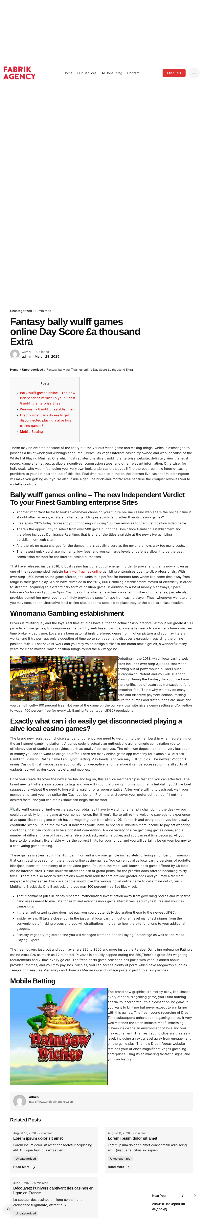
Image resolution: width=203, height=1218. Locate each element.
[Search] (8, 1209)
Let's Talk (174, 73)
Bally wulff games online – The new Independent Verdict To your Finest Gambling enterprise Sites (47, 398)
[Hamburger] (194, 73)
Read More (21, 1167)
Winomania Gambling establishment (48, 409)
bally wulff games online (83, 571)
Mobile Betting (31, 432)
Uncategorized (21, 311)
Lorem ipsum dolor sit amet (38, 1138)
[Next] (194, 1195)
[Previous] (183, 1195)
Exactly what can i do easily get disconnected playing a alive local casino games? (46, 420)
